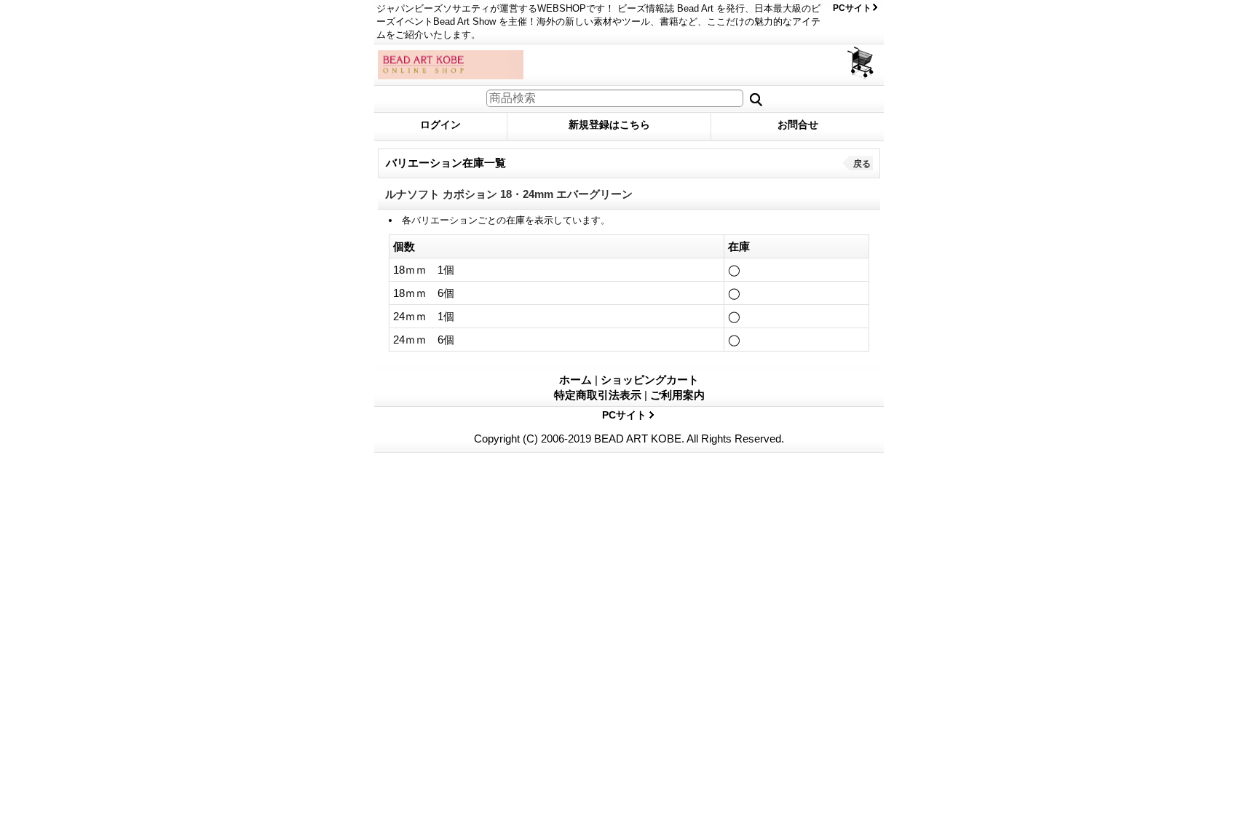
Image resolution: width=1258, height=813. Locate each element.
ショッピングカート (861, 63)
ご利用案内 (677, 395)
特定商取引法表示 (597, 395)
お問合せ (798, 124)
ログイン (440, 124)
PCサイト (852, 8)
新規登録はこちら (609, 124)
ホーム (575, 379)
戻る (862, 164)
